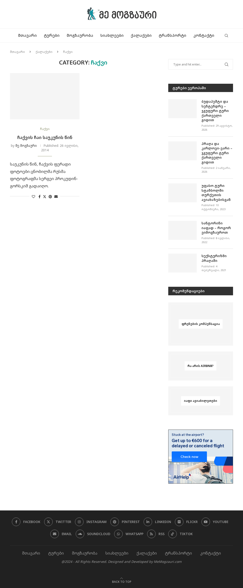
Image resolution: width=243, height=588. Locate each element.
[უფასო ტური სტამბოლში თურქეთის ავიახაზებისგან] (182, 192)
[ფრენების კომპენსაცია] (200, 324)
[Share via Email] (56, 196)
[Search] (226, 35)
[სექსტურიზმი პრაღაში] (182, 263)
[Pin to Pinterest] (50, 196)
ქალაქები (141, 35)
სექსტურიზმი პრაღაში (214, 258)
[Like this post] (33, 196)
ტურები (52, 35)
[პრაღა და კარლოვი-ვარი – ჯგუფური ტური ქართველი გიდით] (182, 150)
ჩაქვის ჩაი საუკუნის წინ (44, 137)
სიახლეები (112, 35)
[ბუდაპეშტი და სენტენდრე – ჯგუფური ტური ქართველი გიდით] (182, 108)
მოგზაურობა (80, 35)
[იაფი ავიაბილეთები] (200, 400)
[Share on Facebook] (39, 196)
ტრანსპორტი (172, 35)
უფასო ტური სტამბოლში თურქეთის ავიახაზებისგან (216, 192)
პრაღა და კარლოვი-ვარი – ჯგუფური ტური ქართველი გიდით (216, 152)
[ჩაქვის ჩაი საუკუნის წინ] (44, 96)
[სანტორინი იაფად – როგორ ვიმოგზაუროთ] (182, 230)
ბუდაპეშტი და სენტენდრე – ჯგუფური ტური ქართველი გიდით (215, 110)
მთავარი (27, 35)
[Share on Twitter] (44, 196)
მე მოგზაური (26, 145)
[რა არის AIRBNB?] (200, 366)
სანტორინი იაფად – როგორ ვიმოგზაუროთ (216, 228)
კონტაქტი (203, 35)
